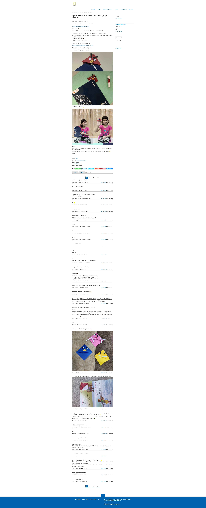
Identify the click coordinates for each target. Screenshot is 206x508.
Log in (75, 172)
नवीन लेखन (93, 10)
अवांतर (77, 158)
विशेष (87, 499)
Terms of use (106, 504)
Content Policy (117, 504)
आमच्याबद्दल (117, 500)
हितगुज (99, 10)
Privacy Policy (111, 504)
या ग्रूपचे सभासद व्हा (119, 31)
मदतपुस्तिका (131, 10)
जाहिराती (91, 499)
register (82, 172)
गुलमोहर (116, 10)
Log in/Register (119, 19)
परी (85, 160)
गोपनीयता (112, 500)
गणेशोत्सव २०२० (82, 160)
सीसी (98, 499)
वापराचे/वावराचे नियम (107, 500)
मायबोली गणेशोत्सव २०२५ (107, 10)
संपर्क (120, 500)
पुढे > (93, 177)
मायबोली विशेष (123, 10)
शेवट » (98, 177)
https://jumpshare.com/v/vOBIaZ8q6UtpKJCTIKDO (82, 45)
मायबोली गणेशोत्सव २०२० (76, 164)
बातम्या (95, 499)
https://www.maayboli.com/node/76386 (80, 26)
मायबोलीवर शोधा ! (119, 48)
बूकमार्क (78, 160)
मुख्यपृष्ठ (76, 12)
